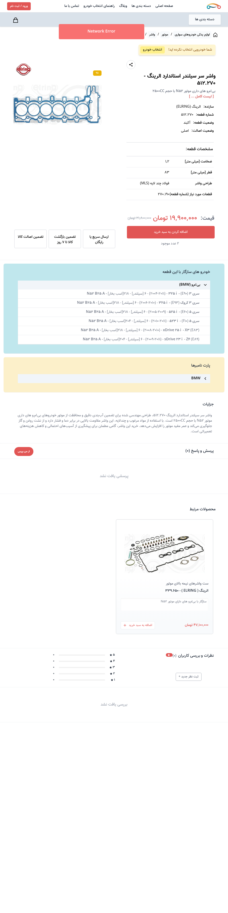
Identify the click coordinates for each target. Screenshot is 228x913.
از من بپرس (24, 451)
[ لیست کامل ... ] (201, 96)
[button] (164, 548)
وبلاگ (123, 6)
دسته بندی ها (141, 6)
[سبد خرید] (16, 20)
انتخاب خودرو (152, 50)
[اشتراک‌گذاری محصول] (130, 64)
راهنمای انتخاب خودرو (99, 6)
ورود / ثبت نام (19, 6)
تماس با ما (71, 6)
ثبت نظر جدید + (189, 676)
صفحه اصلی (164, 6)
